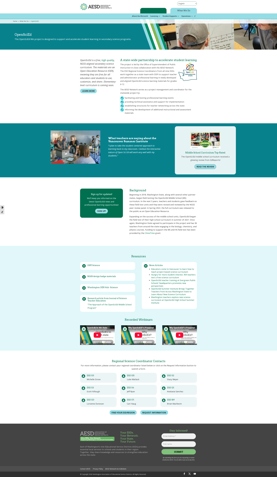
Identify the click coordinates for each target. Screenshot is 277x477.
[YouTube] (195, 474)
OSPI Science (93, 265)
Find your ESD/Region (123, 412)
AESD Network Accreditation (115, 469)
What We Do (183, 10)
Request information (154, 412)
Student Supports (170, 16)
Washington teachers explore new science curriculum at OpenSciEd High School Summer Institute (172, 300)
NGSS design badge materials (101, 276)
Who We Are (153, 10)
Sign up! (101, 211)
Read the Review (205, 166)
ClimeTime (150, 233)
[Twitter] (189, 474)
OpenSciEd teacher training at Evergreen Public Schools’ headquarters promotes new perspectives (173, 283)
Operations (186, 16)
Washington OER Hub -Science (102, 287)
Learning (154, 16)
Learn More (88, 91)
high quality (107, 60)
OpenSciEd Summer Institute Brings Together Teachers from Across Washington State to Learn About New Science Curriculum (172, 291)
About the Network (140, 16)
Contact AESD (85, 469)
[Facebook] (184, 474)
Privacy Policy (98, 469)
